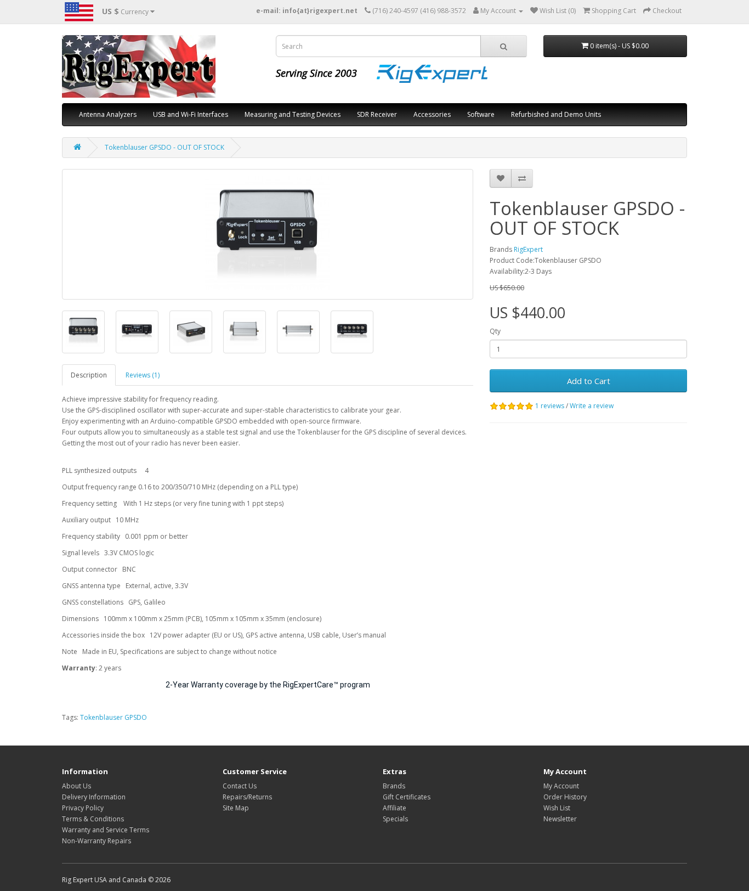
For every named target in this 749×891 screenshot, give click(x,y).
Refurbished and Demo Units (556, 114)
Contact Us (240, 786)
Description (89, 375)
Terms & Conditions (93, 819)
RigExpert (528, 249)
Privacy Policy (83, 808)
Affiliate (394, 808)
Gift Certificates (406, 797)
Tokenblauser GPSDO (113, 717)
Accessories (432, 114)
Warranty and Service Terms (105, 829)
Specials (395, 819)
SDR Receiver (377, 114)
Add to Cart (588, 380)
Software (481, 114)
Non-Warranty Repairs (96, 840)
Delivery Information (94, 797)
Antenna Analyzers (108, 114)
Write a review (592, 405)
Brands (394, 786)
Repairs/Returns (247, 797)
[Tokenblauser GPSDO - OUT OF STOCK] (267, 234)
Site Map (236, 808)
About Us (76, 786)
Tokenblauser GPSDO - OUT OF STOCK (164, 147)
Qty (495, 331)
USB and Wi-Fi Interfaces (190, 114)
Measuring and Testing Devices (293, 114)
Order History (565, 797)
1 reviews (549, 405)
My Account (561, 786)
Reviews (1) (143, 375)
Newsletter (560, 819)
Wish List (556, 808)
